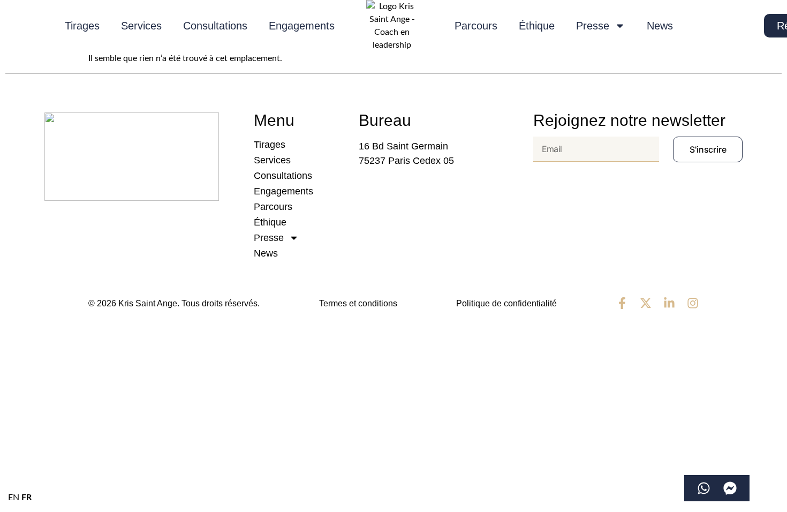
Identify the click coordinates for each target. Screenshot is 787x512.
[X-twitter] (646, 303)
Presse (592, 26)
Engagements (302, 26)
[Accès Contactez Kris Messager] (730, 488)
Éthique (537, 26)
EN (13, 497)
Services (141, 26)
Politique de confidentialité (506, 303)
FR (26, 497)
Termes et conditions (358, 303)
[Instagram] (693, 303)
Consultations (215, 26)
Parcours (476, 26)
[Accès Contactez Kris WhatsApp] (704, 488)
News (660, 26)
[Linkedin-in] (669, 303)
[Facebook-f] (622, 303)
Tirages (82, 26)
